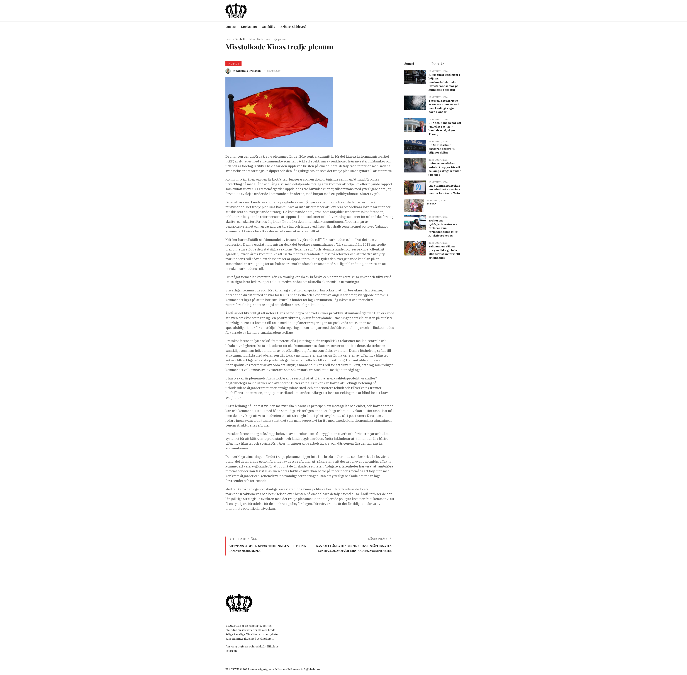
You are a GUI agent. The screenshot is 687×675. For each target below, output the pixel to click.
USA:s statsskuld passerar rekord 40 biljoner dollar (441, 148)
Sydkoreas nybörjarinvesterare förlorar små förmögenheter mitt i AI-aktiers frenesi (443, 228)
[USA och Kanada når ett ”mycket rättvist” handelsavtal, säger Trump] (415, 124)
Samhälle (240, 39)
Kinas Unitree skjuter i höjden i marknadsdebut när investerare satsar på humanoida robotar (444, 82)
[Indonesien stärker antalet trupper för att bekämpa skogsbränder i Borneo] (415, 165)
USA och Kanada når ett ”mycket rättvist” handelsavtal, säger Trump (444, 128)
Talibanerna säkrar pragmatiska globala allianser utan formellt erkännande (444, 252)
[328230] (414, 205)
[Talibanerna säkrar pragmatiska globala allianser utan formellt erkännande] (415, 248)
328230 (431, 204)
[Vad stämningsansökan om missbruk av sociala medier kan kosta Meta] (415, 187)
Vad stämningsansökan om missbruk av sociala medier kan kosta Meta (444, 189)
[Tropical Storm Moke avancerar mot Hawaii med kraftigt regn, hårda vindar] (415, 102)
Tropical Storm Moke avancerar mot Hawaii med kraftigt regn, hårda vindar (443, 106)
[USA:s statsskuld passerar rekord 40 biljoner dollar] (415, 146)
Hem (228, 39)
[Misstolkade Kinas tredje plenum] (279, 112)
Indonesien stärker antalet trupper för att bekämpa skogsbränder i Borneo (444, 169)
